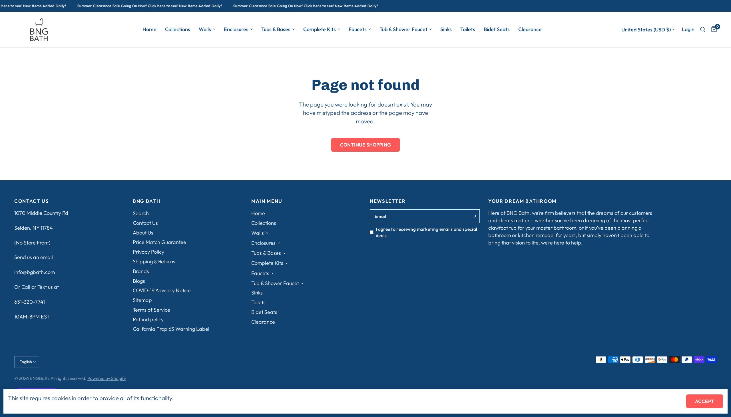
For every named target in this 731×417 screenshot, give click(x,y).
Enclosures (236, 29)
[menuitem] (149, 30)
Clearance (530, 29)
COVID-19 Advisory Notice (162, 290)
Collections (177, 29)
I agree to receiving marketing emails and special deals (426, 232)
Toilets (467, 29)
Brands (141, 271)
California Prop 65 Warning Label (171, 329)
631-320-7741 (29, 301)
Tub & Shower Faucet (403, 29)
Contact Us (145, 223)
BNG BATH (146, 201)
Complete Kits (319, 29)
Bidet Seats (497, 29)
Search (141, 213)
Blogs (139, 281)
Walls (205, 29)
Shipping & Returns (154, 261)
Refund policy (148, 319)
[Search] (702, 29)
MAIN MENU (266, 201)
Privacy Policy (148, 251)
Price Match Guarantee (159, 242)
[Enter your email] (474, 216)
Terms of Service (151, 309)
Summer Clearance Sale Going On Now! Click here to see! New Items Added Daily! (146, 6)
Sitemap (142, 300)
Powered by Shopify (106, 378)
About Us (143, 232)
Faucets (358, 29)
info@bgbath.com (34, 272)
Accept (704, 401)
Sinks (446, 29)
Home (149, 29)
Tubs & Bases (275, 29)
